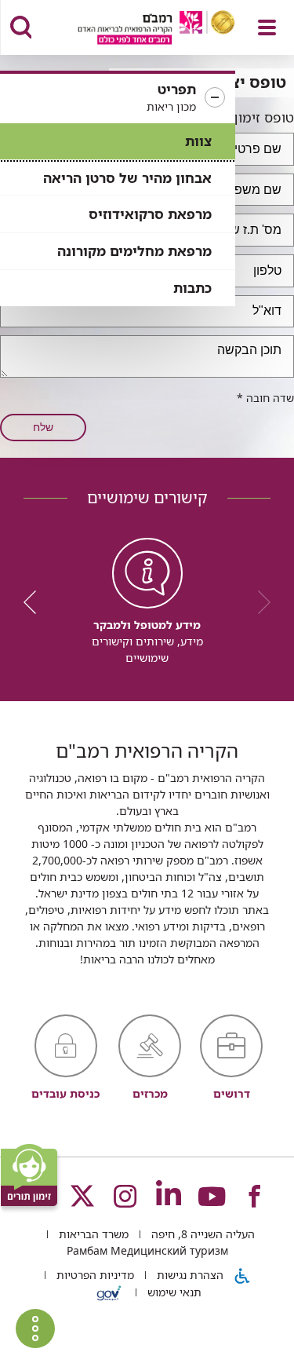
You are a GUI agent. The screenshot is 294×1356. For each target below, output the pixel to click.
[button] (117, 98)
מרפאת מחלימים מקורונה (134, 251)
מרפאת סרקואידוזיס (150, 214)
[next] (35, 602)
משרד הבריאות (92, 1233)
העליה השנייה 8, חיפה (201, 1233)
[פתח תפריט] (267, 27)
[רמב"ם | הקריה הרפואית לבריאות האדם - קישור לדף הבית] (136, 29)
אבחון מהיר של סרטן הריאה (127, 178)
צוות (198, 141)
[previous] (258, 602)
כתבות (192, 288)
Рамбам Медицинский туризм (147, 1250)
